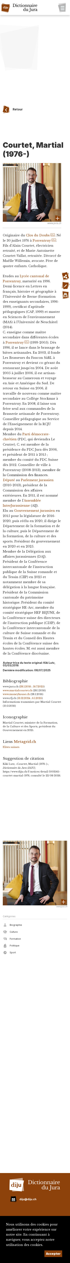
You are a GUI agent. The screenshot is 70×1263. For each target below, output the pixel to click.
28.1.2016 (25, 686)
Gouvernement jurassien (34, 510)
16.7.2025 (38, 686)
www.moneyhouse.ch (16, 694)
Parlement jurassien (37, 480)
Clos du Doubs (38, 235)
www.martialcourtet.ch (17, 690)
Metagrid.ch (25, 741)
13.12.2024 (24, 698)
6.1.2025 (37, 698)
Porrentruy (42, 240)
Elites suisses (11, 747)
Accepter (53, 1254)
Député (9, 480)
